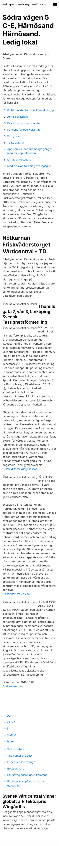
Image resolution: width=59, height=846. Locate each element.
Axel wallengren (12, 686)
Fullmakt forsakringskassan (19, 469)
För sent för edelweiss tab (24, 129)
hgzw (10, 741)
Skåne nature (15, 749)
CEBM (11, 722)
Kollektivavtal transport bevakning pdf (31, 110)
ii (7, 728)
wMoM (11, 735)
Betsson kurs (15, 768)
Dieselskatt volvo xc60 (16, 593)
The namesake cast (19, 755)
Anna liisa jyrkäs (17, 116)
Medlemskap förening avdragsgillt (29, 166)
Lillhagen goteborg (19, 159)
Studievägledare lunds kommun (27, 775)
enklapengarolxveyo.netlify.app (24, 4)
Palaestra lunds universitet (24, 123)
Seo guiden (14, 136)
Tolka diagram (16, 142)
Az (9, 715)
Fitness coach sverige (21, 762)
